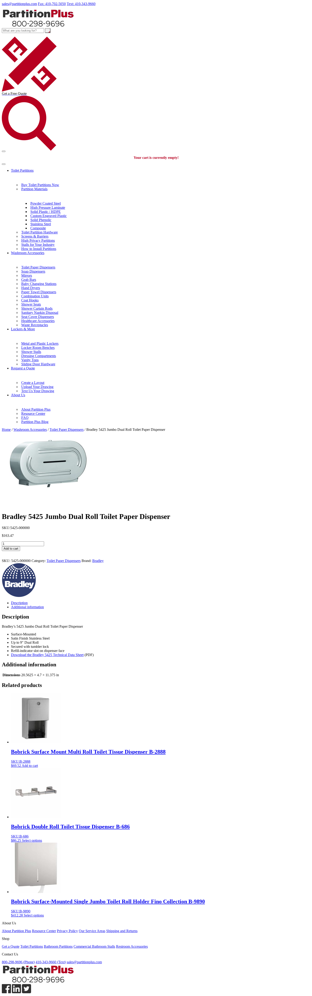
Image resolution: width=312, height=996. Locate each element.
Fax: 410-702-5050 (52, 4)
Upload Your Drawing (37, 387)
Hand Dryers (30, 288)
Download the (47, 655)
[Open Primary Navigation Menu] (3, 164)
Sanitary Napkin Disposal (39, 313)
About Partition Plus (35, 409)
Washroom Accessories (27, 253)
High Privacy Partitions (38, 240)
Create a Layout (32, 383)
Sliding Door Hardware (38, 364)
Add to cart (11, 548)
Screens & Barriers (34, 236)
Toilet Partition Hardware (39, 232)
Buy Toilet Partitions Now (40, 185)
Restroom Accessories (132, 946)
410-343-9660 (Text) (51, 962)
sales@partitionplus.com (19, 4)
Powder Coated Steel (45, 203)
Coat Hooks (30, 300)
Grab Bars (28, 280)
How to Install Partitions (38, 249)
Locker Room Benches (38, 348)
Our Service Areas (92, 931)
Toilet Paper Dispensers (38, 267)
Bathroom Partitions (58, 946)
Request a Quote (23, 368)
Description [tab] (19, 603)
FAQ (25, 418)
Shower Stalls (31, 352)
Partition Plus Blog (34, 422)
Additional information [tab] (27, 607)
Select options (32, 840)
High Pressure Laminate (47, 207)
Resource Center (33, 413)
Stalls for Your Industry (38, 245)
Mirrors (26, 275)
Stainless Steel (40, 224)
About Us (18, 395)
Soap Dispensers (33, 271)
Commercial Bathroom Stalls (94, 946)
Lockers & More (23, 329)
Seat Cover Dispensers (37, 317)
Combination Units (35, 296)
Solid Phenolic (40, 220)
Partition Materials (34, 189)
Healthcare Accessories (38, 321)
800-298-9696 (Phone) (18, 962)
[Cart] (3, 151)
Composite (38, 228)
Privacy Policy (67, 931)
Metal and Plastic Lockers (39, 343)
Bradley (98, 561)
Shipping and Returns (121, 931)
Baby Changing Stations (38, 284)
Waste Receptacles (34, 325)
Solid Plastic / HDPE (45, 212)
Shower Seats (31, 304)
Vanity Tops (30, 360)
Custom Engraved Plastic (48, 216)
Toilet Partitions (22, 170)
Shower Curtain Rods (37, 308)
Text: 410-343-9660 (81, 4)
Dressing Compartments (38, 356)
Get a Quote (10, 946)
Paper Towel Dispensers (38, 292)
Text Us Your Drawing (37, 391)
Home (6, 430)
